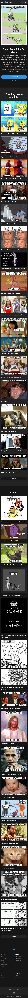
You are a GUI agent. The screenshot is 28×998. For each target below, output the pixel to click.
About (16, 975)
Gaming (2, 966)
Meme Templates (18, 958)
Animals (2, 960)
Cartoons (3, 962)
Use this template (14, 76)
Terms (10, 989)
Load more (14, 478)
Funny (2, 956)
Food (2, 968)
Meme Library (18, 960)
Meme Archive (4, 977)
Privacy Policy (18, 981)
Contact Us (17, 977)
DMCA (16, 983)
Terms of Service (18, 979)
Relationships (4, 964)
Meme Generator (18, 956)
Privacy (14, 989)
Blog (2, 975)
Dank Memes (4, 958)
